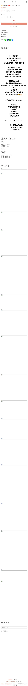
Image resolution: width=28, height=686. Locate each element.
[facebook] (8, 40)
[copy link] (12, 40)
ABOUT (10, 679)
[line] (5, 40)
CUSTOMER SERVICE (6, 684)
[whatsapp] (10, 40)
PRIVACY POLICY (10, 681)
